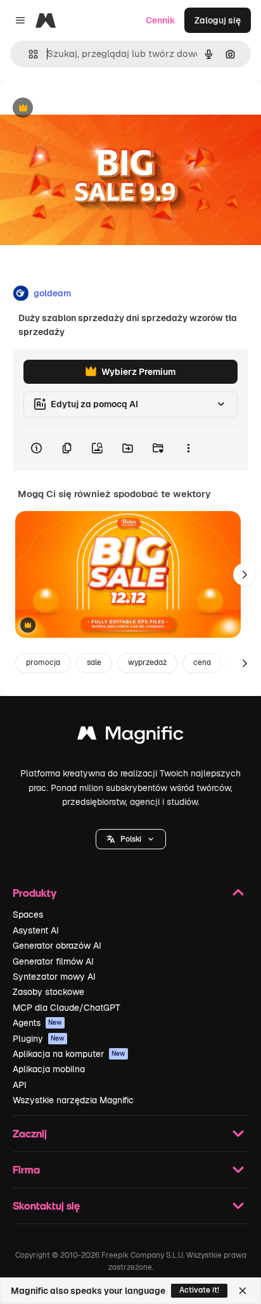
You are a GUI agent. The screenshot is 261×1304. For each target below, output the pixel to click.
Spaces (28, 914)
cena (202, 662)
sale (94, 662)
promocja (43, 662)
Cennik (160, 20)
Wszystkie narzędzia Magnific (73, 1100)
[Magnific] (130, 736)
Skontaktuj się (46, 1205)
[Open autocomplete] (28, 54)
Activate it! (199, 1290)
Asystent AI (36, 930)
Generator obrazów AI (57, 945)
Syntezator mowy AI (54, 976)
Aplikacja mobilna (49, 1069)
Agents (37, 1023)
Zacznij (30, 1133)
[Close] (242, 1290)
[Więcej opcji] (188, 448)
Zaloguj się (217, 20)
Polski (130, 839)
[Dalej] (244, 574)
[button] (131, 839)
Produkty (34, 892)
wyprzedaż (147, 662)
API (20, 1085)
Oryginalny (87, 109)
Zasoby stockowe (48, 991)
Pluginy (39, 1038)
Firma (26, 1169)
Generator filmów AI (53, 961)
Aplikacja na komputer (69, 1054)
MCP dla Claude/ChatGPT (66, 1007)
